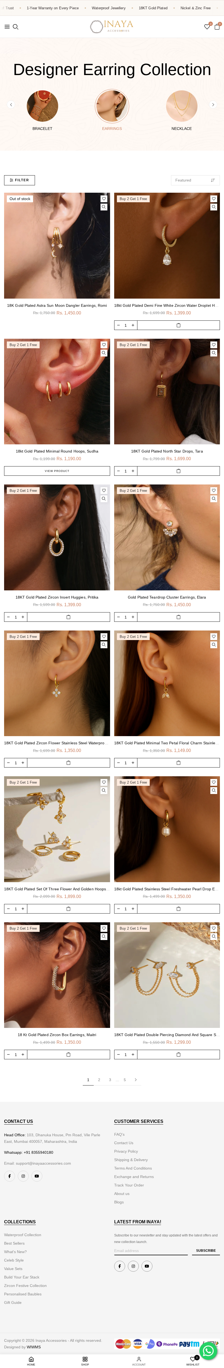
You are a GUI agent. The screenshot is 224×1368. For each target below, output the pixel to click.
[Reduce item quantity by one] (118, 325)
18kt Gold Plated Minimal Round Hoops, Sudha (57, 451)
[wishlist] (207, 27)
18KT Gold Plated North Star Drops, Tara (167, 451)
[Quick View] (104, 207)
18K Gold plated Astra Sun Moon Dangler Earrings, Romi (57, 305)
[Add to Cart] (178, 325)
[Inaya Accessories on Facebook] (9, 1176)
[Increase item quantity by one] (133, 325)
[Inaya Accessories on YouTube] (36, 1176)
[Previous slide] (11, 104)
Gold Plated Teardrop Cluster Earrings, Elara (167, 597)
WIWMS (34, 1347)
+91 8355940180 (38, 1152)
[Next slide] (213, 104)
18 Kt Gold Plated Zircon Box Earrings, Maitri (57, 1035)
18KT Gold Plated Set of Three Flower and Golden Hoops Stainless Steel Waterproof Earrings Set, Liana (96, 889)
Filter (22, 180)
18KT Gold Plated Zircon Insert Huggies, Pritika (57, 597)
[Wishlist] (104, 198)
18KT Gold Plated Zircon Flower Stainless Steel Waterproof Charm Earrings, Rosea (77, 743)
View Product (57, 470)
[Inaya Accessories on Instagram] (23, 1176)
